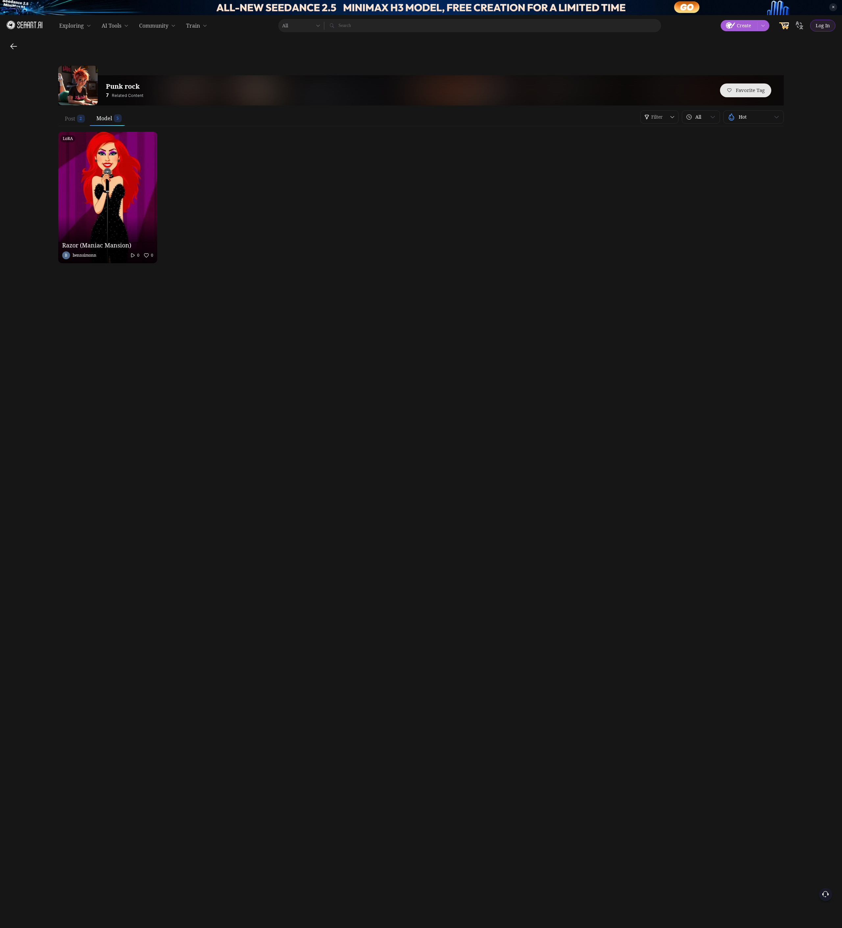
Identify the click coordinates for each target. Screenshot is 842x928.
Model (104, 118)
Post (70, 118)
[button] (701, 117)
